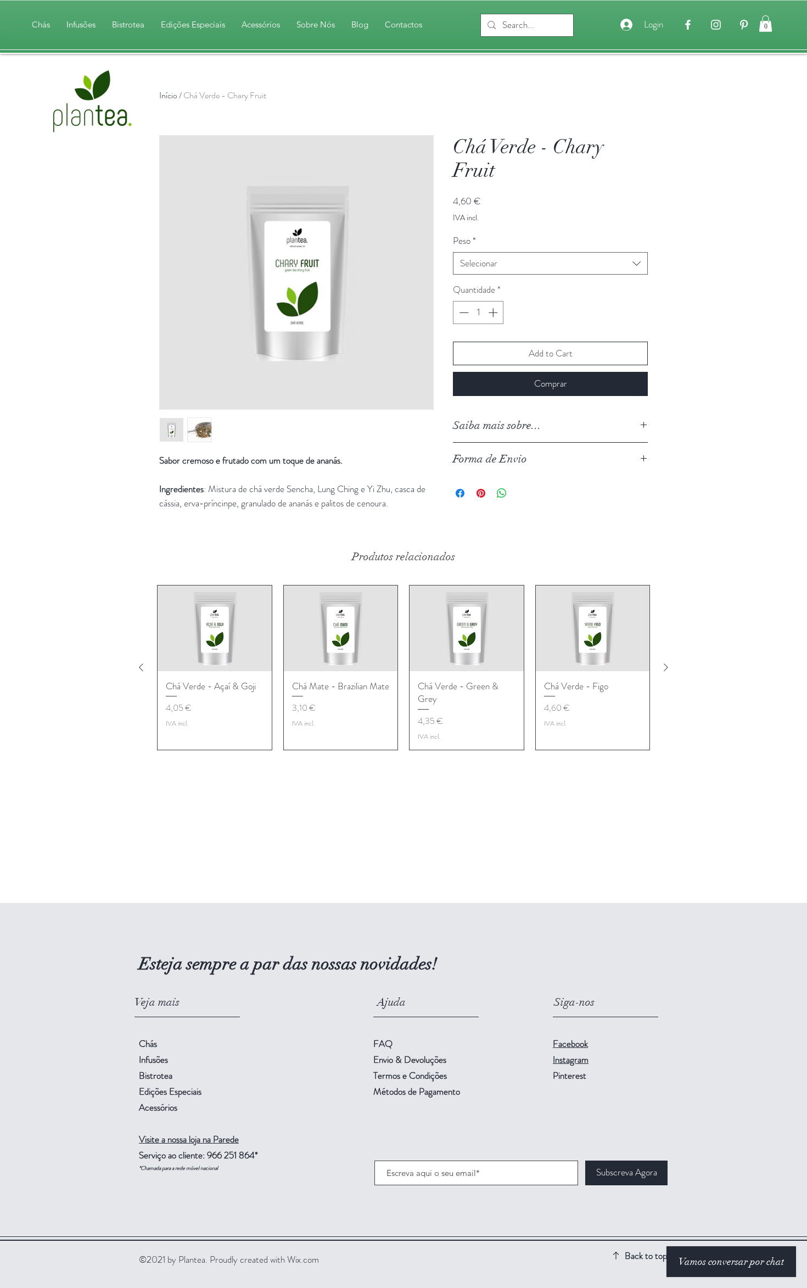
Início (168, 95)
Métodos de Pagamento (417, 1091)
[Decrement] (463, 313)
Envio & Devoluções (411, 1059)
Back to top (646, 1255)
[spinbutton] (478, 313)
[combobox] (550, 263)
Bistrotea (155, 1075)
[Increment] (494, 313)
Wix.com (303, 1259)
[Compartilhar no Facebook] (460, 493)
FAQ (383, 1043)
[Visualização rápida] (215, 628)
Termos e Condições (410, 1075)
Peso (464, 241)
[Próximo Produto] (665, 667)
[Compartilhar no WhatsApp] (501, 493)
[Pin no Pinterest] (480, 493)
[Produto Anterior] (141, 667)
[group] (403, 667)
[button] (765, 23)
